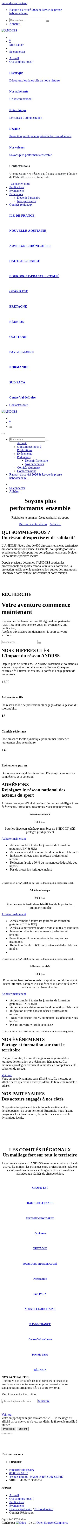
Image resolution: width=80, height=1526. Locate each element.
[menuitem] (14, 58)
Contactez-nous (19, 183)
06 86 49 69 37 (18, 1473)
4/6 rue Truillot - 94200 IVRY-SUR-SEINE (36, 1476)
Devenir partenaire (20, 1509)
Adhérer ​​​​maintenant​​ (14, 993)
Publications (16, 1502)
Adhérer (15, 23)
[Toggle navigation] (10, 427)
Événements (16, 1505)
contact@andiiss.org (21, 1469)
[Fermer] (3, 433)
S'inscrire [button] (44, 1401)
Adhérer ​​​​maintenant (14, 838)
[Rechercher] (47, 21)
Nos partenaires (43, 1509)
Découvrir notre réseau (33, 524)
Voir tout (7, 1075)
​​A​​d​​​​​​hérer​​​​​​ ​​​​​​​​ (55, 524)
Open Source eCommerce (52, 1522)
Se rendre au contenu (14, 3)
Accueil (14, 1495)
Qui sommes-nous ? (21, 1498)
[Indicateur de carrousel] (3, 1433)
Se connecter (17, 51)
